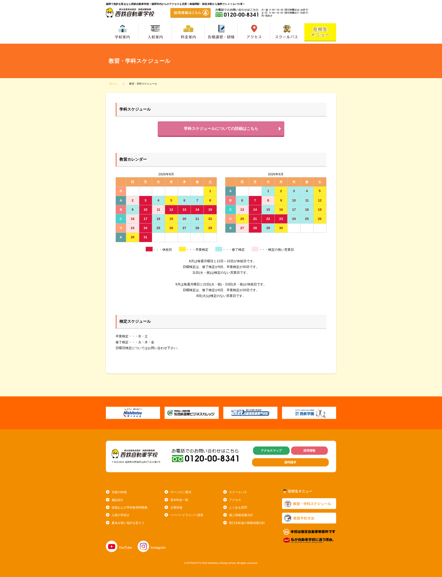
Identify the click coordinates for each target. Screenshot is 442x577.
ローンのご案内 (180, 492)
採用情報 (309, 450)
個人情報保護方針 (241, 515)
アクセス (235, 500)
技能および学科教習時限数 (130, 507)
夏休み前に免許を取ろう (128, 523)
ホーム (113, 83)
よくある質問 (238, 507)
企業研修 (176, 507)
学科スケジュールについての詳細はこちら (221, 128)
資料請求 (290, 462)
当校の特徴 (119, 492)
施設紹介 (118, 500)
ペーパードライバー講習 (186, 515)
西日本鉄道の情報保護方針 (247, 523)
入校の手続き (121, 515)
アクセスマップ (271, 450)
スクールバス (238, 492)
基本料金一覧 (179, 500)
